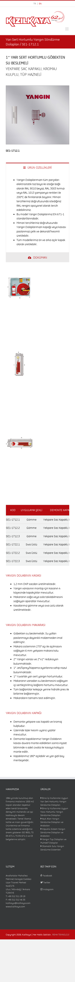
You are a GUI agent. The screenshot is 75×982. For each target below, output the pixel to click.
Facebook (47, 875)
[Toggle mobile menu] (67, 29)
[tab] (37, 167)
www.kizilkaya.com (15, 906)
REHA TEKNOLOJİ (60, 934)
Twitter (46, 882)
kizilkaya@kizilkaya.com (18, 903)
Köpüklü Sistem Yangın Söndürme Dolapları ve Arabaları (52, 832)
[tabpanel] (37, 212)
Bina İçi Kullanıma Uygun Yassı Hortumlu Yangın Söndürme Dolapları (54, 812)
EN (40, 3)
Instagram (47, 889)
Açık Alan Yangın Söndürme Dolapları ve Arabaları (51, 822)
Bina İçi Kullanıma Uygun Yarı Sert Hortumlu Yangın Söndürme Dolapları (54, 801)
